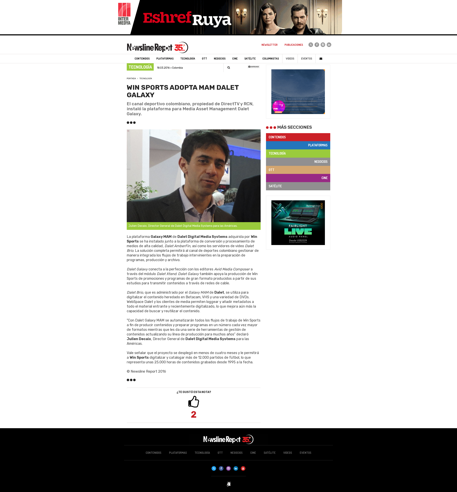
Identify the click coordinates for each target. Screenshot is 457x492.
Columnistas (270, 58)
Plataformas (318, 145)
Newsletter (270, 44)
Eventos (306, 58)
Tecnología (145, 78)
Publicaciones (294, 44)
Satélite (275, 186)
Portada (131, 78)
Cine (325, 178)
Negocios (321, 162)
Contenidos (277, 137)
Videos (290, 58)
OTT (271, 170)
